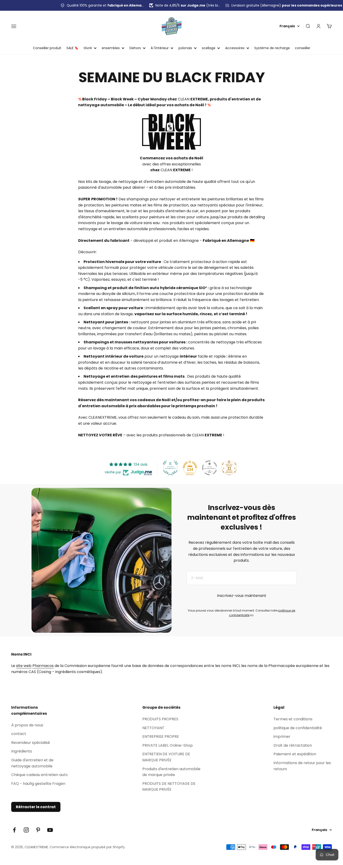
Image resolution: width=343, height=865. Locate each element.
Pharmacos (43, 665)
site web (24, 665)
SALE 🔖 (72, 48)
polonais (185, 48)
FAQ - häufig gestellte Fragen (38, 783)
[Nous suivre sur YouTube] (50, 830)
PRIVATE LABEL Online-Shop (167, 745)
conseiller (302, 48)
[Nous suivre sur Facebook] (14, 830)
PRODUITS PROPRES (160, 719)
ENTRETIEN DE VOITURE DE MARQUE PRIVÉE (166, 757)
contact (18, 733)
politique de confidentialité (297, 728)
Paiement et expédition (294, 754)
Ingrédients (21, 751)
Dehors (135, 48)
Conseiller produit (47, 48)
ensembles (111, 48)
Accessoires (235, 48)
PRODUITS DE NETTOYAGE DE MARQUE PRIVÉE (169, 786)
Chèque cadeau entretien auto (39, 774)
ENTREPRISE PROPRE (160, 736)
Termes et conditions (292, 719)
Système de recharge (272, 48)
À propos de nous (27, 725)
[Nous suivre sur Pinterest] (38, 830)
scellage (208, 48)
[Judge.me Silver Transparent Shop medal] (209, 467)
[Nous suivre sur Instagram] (26, 830)
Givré (88, 48)
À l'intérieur (160, 48)
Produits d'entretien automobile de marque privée (171, 772)
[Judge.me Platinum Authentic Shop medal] (170, 467)
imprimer (281, 736)
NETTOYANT (153, 728)
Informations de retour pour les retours (302, 766)
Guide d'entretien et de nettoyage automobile (32, 763)
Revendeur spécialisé (30, 742)
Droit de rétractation (292, 745)
